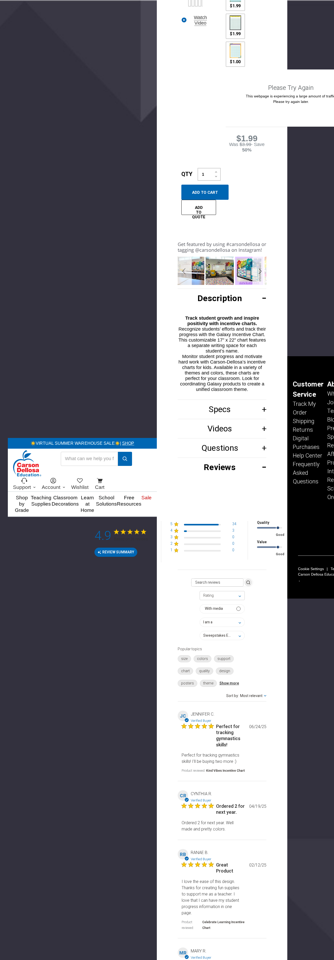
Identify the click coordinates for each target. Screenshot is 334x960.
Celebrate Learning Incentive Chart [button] (223, 925)
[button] (185, 271)
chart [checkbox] (185, 671)
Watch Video (200, 20)
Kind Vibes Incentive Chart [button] (225, 770)
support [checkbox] (223, 659)
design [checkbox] (224, 671)
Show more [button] (229, 683)
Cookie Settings (311, 569)
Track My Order (304, 408)
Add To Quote (198, 210)
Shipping (303, 421)
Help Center (307, 456)
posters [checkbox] (187, 683)
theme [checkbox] (208, 683)
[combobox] (222, 595)
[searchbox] (217, 582)
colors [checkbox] (202, 659)
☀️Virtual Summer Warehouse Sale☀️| (82, 443)
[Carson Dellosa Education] (27, 464)
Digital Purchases (306, 442)
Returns (303, 430)
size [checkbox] (184, 659)
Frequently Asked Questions (306, 473)
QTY (186, 174)
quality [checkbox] (204, 671)
